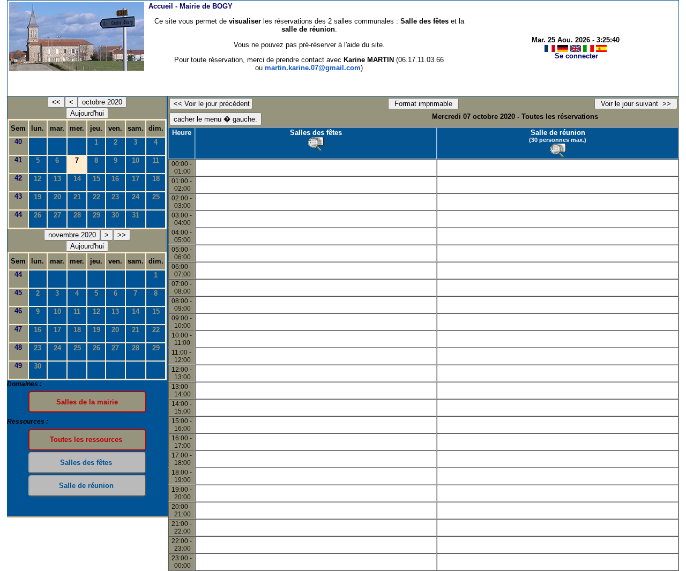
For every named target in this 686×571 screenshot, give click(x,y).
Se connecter (576, 56)
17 (135, 179)
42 (18, 178)
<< (56, 102)
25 (156, 197)
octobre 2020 (102, 102)
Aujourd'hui (87, 113)
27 (57, 215)
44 (18, 215)
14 (77, 179)
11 (155, 160)
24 (135, 197)
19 (37, 197)
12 (37, 179)
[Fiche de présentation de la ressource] (316, 144)
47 (18, 329)
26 (37, 215)
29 (96, 215)
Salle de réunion (558, 133)
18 (156, 179)
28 (77, 215)
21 (77, 197)
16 (115, 179)
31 (135, 215)
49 (18, 366)
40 (18, 142)
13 (57, 179)
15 (96, 179)
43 (18, 196)
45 (18, 293)
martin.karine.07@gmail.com (313, 68)
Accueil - (190, 6)
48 (18, 347)
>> (121, 235)
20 (57, 197)
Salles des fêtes (316, 133)
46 (18, 311)
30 (115, 215)
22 (96, 197)
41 (18, 160)
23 (115, 197)
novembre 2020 (72, 235)
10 (135, 160)
